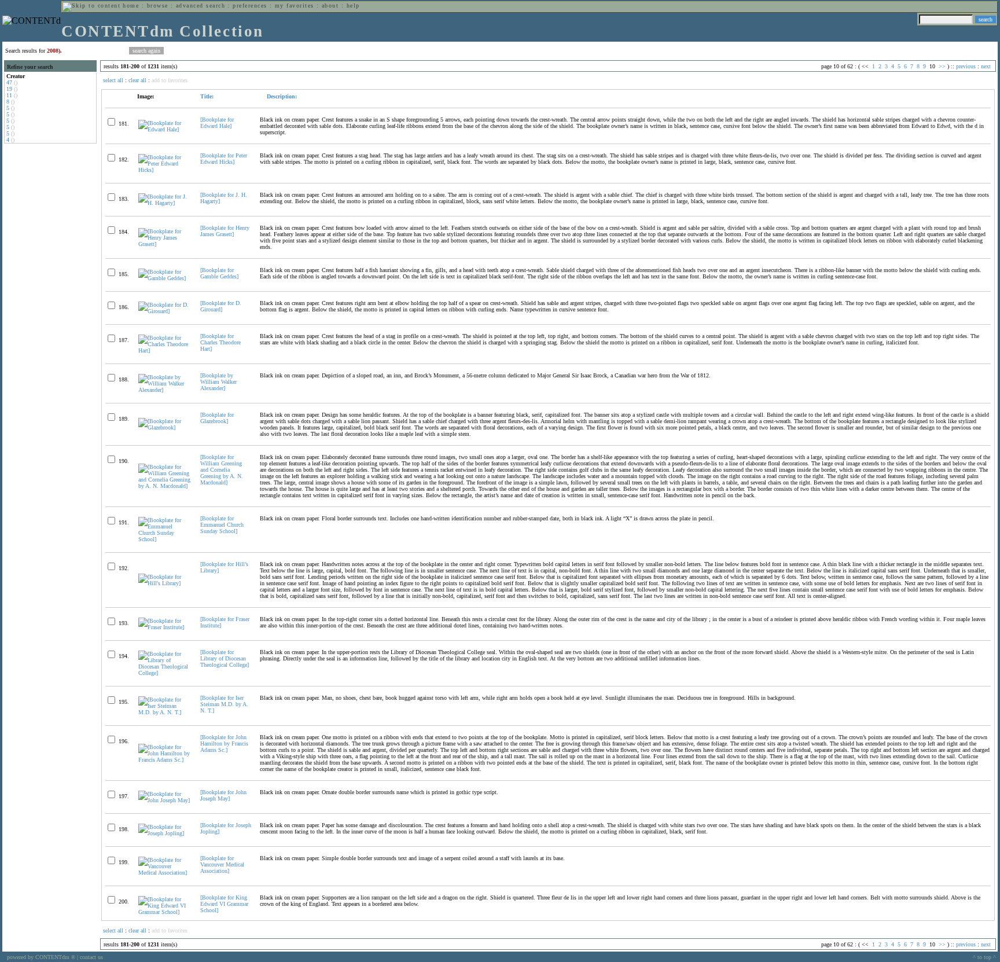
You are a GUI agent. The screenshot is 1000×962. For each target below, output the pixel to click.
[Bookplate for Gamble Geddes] (219, 273)
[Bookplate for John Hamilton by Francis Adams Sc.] (224, 743)
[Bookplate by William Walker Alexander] (218, 381)
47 (9, 82)
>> (942, 66)
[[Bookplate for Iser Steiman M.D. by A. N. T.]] (164, 712)
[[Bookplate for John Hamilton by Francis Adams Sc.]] (164, 760)
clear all (137, 80)
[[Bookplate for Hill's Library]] (164, 583)
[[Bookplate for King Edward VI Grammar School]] (164, 912)
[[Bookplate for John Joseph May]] (164, 800)
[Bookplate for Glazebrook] (217, 418)
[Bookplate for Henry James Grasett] (224, 231)
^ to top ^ (984, 957)
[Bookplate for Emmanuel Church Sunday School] (222, 524)
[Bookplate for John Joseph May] (223, 795)
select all (113, 80)
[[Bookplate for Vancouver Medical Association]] (164, 872)
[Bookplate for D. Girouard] (220, 306)
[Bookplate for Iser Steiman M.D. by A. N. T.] (224, 704)
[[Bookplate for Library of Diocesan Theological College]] (164, 673)
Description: (281, 96)
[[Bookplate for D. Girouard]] (164, 311)
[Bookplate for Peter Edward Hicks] (223, 158)
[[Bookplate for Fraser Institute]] (164, 627)
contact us (91, 957)
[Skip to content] (91, 5)
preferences (250, 5)
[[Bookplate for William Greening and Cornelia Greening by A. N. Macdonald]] (164, 486)
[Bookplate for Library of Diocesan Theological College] (224, 658)
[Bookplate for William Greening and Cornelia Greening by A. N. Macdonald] (221, 470)
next (986, 66)
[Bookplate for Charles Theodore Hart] (220, 342)
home (131, 5)
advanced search (200, 5)
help (353, 5)
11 (9, 95)
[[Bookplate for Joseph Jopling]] (164, 833)
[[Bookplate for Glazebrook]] (164, 427)
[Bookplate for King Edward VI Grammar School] (224, 903)
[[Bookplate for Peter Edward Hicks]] (164, 170)
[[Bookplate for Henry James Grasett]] (164, 244)
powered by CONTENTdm (41, 957)
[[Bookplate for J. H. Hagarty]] (164, 203)
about (330, 5)
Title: (207, 96)
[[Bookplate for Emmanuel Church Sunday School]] (164, 539)
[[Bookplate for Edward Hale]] (164, 129)
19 (9, 89)
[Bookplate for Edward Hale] (217, 122)
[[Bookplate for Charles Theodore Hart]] (164, 350)
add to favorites (170, 80)
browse (157, 5)
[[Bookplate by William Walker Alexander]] (164, 390)
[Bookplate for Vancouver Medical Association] (222, 864)
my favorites (294, 5)
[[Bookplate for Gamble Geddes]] (164, 278)
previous (966, 66)
